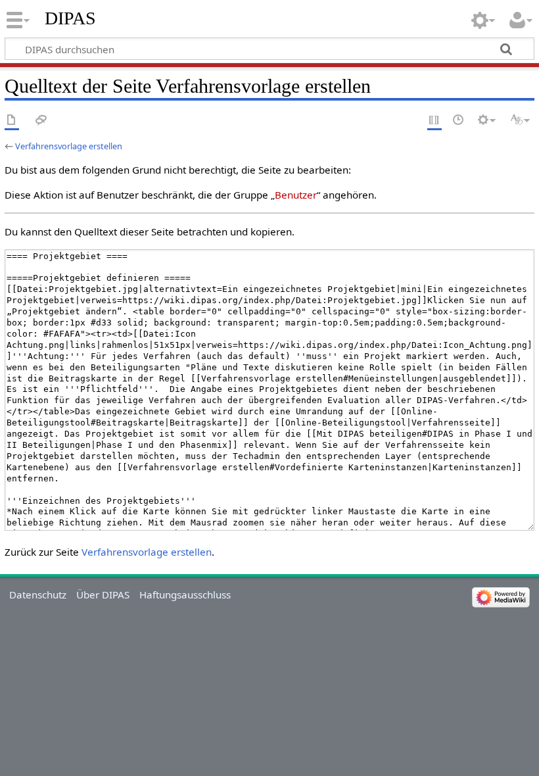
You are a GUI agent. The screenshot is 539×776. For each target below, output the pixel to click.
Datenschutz (37, 594)
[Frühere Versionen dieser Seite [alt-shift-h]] (459, 120)
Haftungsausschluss (185, 594)
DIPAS (70, 18)
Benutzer (296, 194)
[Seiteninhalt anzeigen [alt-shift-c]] (12, 120)
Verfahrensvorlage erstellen (68, 146)
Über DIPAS (102, 594)
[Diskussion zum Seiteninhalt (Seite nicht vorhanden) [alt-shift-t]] (41, 120)
